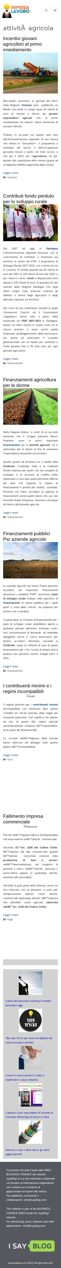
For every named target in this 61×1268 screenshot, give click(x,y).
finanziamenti (15, 363)
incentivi (12, 177)
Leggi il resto (10, 172)
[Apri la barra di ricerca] (46, 10)
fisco (10, 759)
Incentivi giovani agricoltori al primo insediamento (22, 44)
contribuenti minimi (45, 704)
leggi (10, 919)
